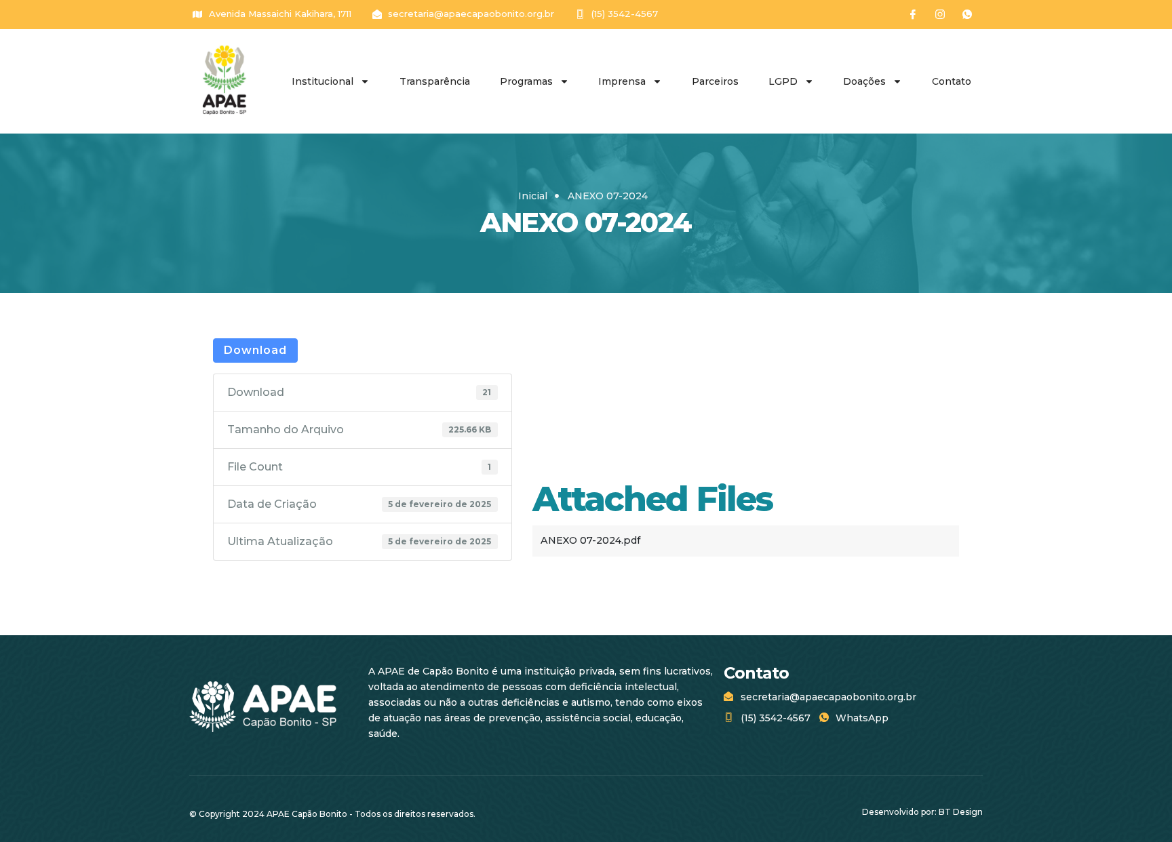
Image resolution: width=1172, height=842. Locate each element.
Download (255, 350)
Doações (864, 81)
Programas (526, 81)
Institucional (322, 81)
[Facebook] (913, 14)
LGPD (783, 81)
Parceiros (715, 81)
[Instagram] (940, 14)
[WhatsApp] (967, 14)
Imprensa (622, 81)
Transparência (434, 81)
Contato (951, 81)
